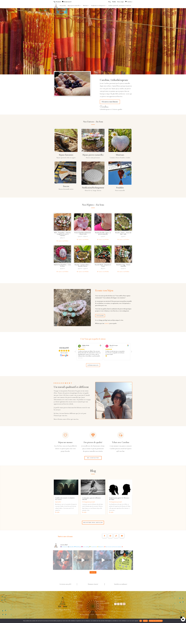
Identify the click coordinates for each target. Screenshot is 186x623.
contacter (107, 323)
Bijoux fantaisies (100, 601)
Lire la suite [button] (107, 357)
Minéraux (85, 5)
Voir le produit (100, 315)
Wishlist (114, 1)
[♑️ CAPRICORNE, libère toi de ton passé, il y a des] (103, 560)
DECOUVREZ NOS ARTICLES (93, 522)
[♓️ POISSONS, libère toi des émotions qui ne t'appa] (62, 560)
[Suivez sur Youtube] (122, 536)
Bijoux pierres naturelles (74, 5)
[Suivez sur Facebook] (104, 536)
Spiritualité (58, 502)
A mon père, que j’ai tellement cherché (91, 498)
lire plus (57, 512)
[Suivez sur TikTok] (116, 536)
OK (140, 620)
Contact (77, 609)
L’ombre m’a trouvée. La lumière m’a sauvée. (65, 498)
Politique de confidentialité (155, 620)
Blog (109, 1)
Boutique (30, 46)
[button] (62, 241)
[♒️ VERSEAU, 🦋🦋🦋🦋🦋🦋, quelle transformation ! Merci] (83, 560)
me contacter (93, 458)
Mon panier (78, 607)
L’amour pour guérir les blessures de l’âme (119, 498)
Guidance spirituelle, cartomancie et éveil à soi (119, 5)
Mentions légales (100, 615)
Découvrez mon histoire (110, 102)
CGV (92, 615)
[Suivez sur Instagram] (110, 536)
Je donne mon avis (93, 365)
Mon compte (120, 1)
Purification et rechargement (98, 5)
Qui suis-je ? (78, 601)
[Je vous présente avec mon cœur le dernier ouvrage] (123, 560)
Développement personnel (88, 502)
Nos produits (63, 5)
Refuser (145, 620)
